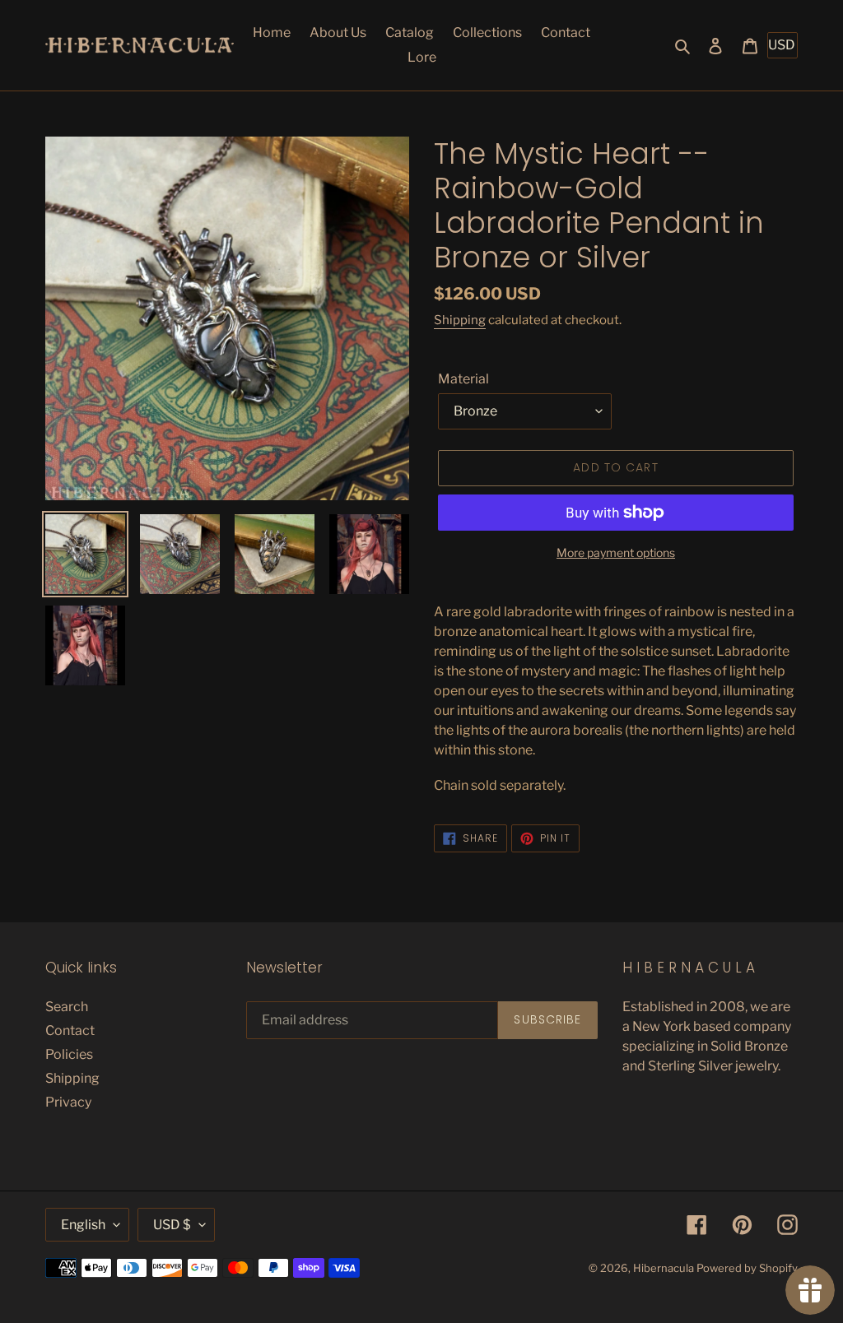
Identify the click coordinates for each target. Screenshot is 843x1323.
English (83, 1224)
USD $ (172, 1224)
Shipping (460, 320)
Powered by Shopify (747, 1267)
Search (66, 1006)
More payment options (616, 552)
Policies (69, 1054)
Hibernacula (663, 1267)
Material (463, 379)
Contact (70, 1030)
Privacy (68, 1102)
